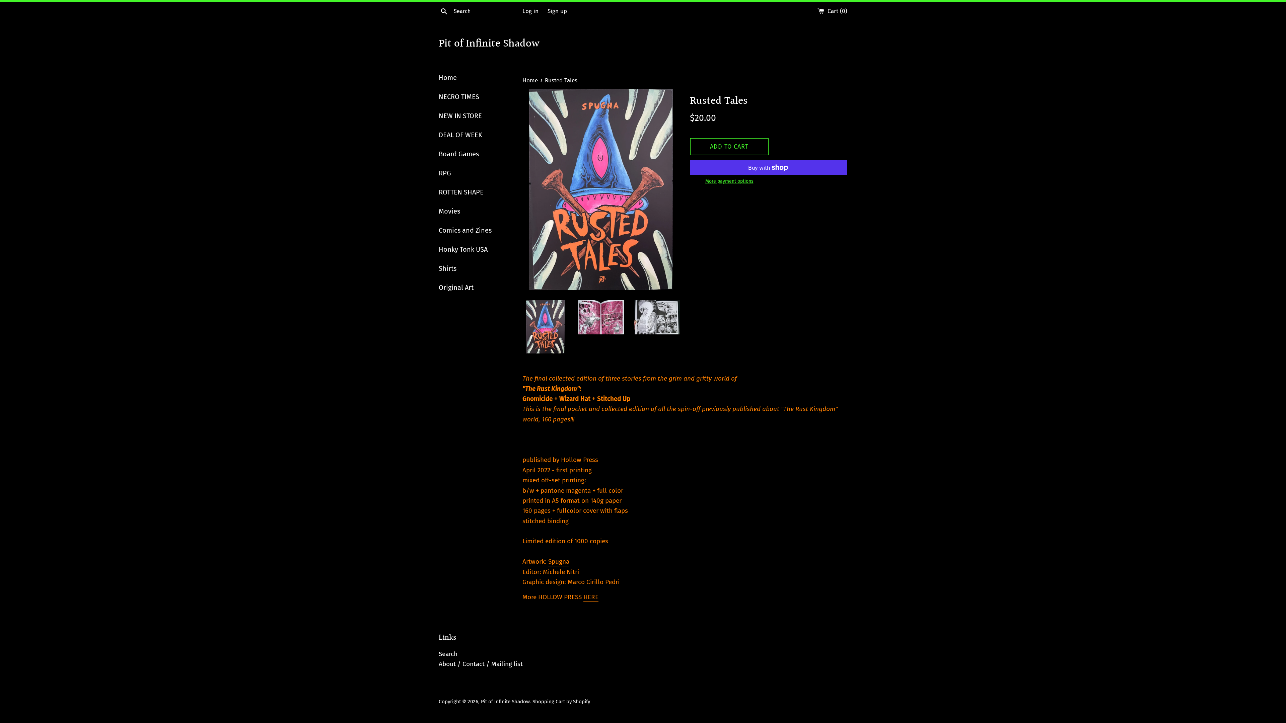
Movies (449, 211)
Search (448, 654)
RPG (445, 173)
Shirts (447, 268)
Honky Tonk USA (463, 249)
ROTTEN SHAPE (461, 192)
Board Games (459, 154)
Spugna (558, 561)
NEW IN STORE (460, 116)
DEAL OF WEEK (460, 135)
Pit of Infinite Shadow (489, 44)
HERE (590, 597)
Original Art (456, 288)
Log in (530, 11)
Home (448, 78)
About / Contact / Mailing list (481, 664)
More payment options (729, 181)
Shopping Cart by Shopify (561, 702)
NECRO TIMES (459, 97)
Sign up (557, 11)
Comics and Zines (465, 230)
